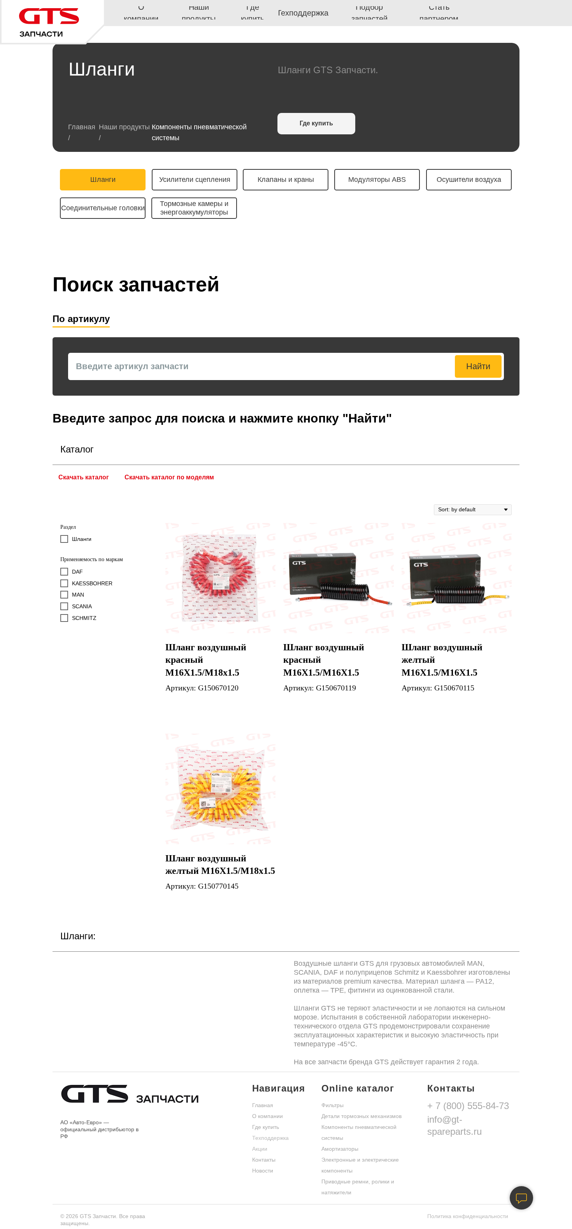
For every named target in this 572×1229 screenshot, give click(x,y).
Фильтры (332, 1105)
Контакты (263, 1160)
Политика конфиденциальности (467, 1216)
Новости (262, 1170)
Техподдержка (270, 1138)
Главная (81, 127)
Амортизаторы (339, 1149)
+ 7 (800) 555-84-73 (468, 1105)
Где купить (265, 1127)
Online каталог (357, 1088)
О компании (267, 1116)
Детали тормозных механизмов (361, 1116)
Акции (259, 1149)
